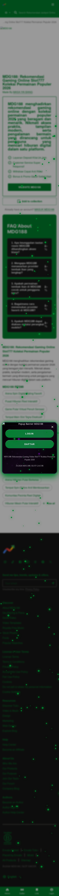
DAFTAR (29, 444)
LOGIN (29, 433)
